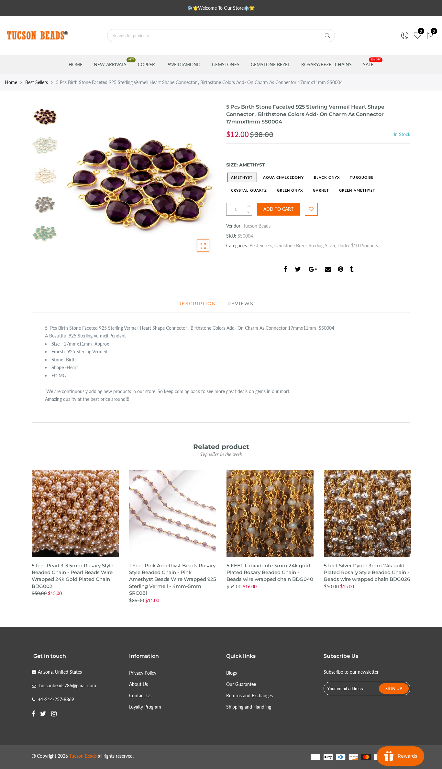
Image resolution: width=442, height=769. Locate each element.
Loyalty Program (145, 707)
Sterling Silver (322, 245)
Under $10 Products (357, 245)
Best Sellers (36, 82)
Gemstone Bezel (270, 64)
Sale (368, 64)
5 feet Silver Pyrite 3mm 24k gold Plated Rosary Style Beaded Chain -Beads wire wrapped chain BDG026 (367, 572)
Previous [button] (76, 180)
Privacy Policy (142, 673)
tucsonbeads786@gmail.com (67, 685)
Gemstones (225, 64)
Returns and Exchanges (249, 695)
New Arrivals (110, 64)
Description (196, 303)
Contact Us (140, 695)
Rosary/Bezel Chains (326, 64)
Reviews (240, 303)
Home (76, 64)
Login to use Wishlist (311, 209)
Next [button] (200, 180)
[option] (138, 180)
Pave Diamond (183, 64)
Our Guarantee (241, 684)
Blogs (231, 673)
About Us (138, 684)
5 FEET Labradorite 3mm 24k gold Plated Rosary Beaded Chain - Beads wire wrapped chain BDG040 (270, 572)
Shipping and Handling (248, 707)
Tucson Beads (257, 226)
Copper (146, 64)
